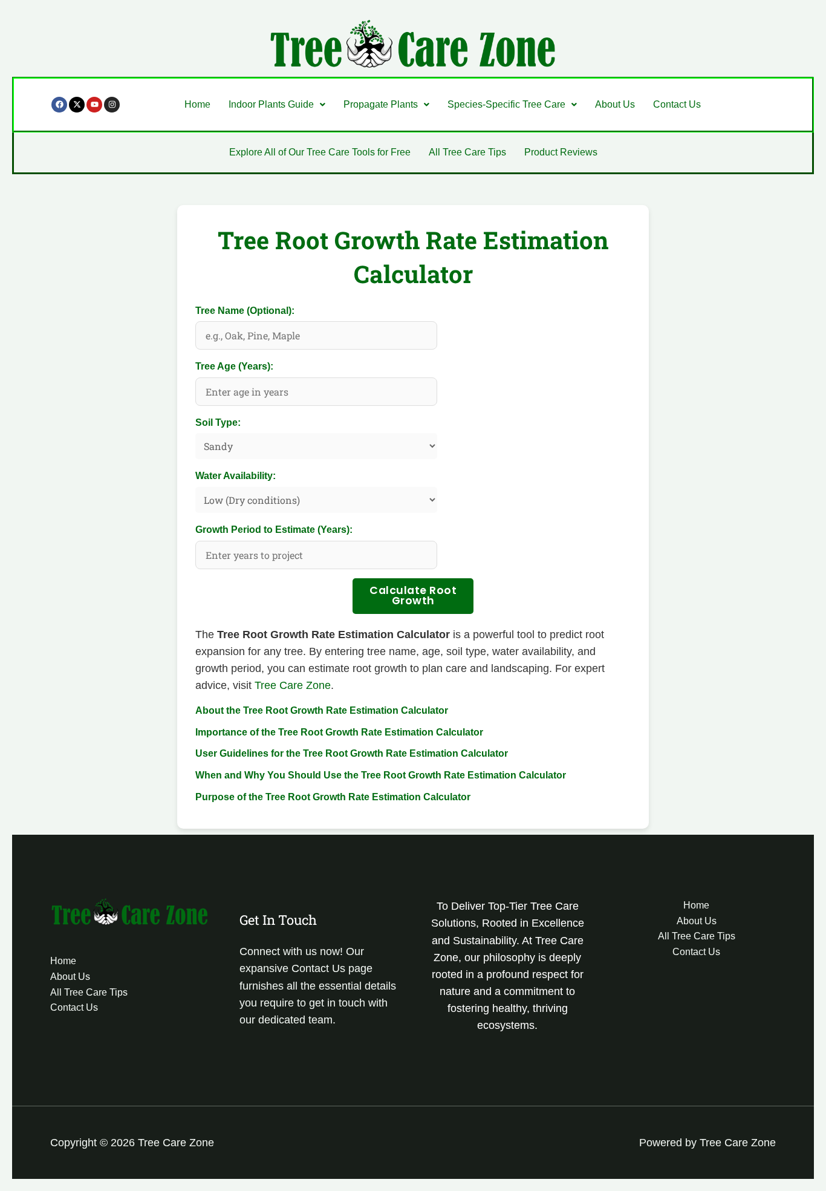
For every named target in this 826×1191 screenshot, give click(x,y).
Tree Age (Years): (234, 366)
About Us (615, 104)
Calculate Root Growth (413, 596)
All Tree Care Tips (467, 152)
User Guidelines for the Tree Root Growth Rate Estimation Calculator (351, 753)
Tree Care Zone (293, 685)
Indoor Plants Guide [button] (271, 104)
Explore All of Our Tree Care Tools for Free (320, 152)
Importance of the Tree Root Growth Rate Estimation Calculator (339, 732)
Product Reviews (560, 152)
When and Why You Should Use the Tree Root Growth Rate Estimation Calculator (380, 775)
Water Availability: (235, 476)
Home (197, 104)
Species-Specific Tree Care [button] (506, 104)
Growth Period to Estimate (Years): (274, 529)
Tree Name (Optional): (244, 310)
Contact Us (677, 104)
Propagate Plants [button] (380, 104)
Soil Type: (218, 422)
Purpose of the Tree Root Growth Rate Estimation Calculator (332, 797)
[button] (277, 105)
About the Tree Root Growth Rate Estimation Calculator (321, 710)
